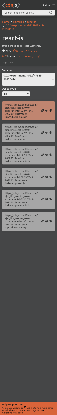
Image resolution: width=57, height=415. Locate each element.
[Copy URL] (42, 110)
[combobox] (28, 79)
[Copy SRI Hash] (50, 110)
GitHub (20, 50)
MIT (4, 56)
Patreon (19, 412)
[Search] (51, 12)
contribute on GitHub (22, 407)
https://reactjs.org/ (29, 56)
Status (46, 5)
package (34, 50)
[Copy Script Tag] (46, 110)
